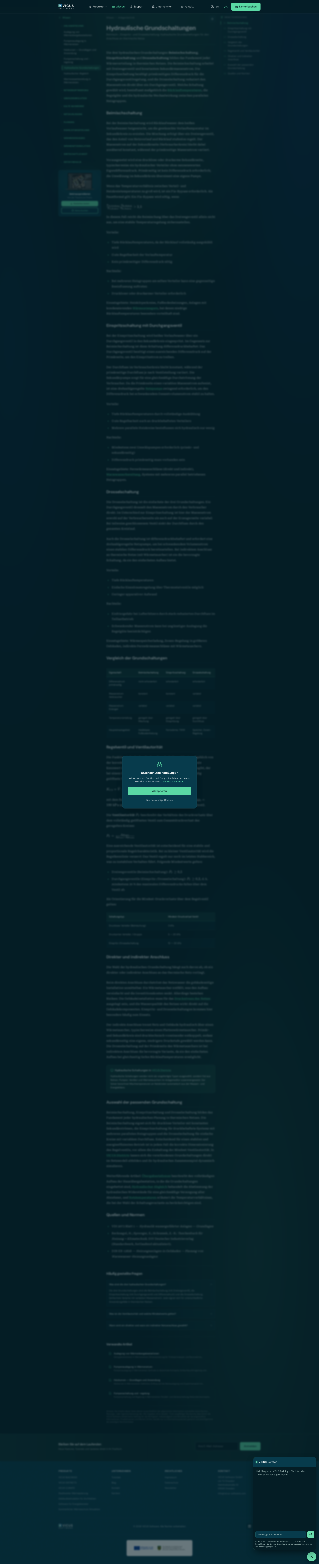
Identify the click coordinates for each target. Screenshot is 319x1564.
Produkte (98, 6)
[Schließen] (311, 1556)
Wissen (120, 6)
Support (138, 6)
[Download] (226, 6)
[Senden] (310, 1534)
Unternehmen (164, 6)
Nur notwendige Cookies (159, 800)
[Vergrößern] (311, 1462)
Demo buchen (248, 6)
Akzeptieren (159, 791)
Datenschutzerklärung (172, 781)
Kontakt (189, 6)
